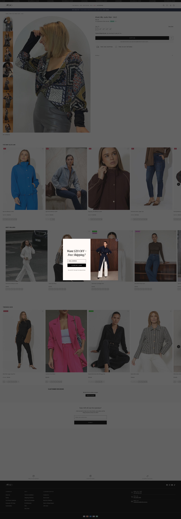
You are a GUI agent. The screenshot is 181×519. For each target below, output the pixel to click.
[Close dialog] (117, 240)
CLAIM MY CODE (77, 265)
